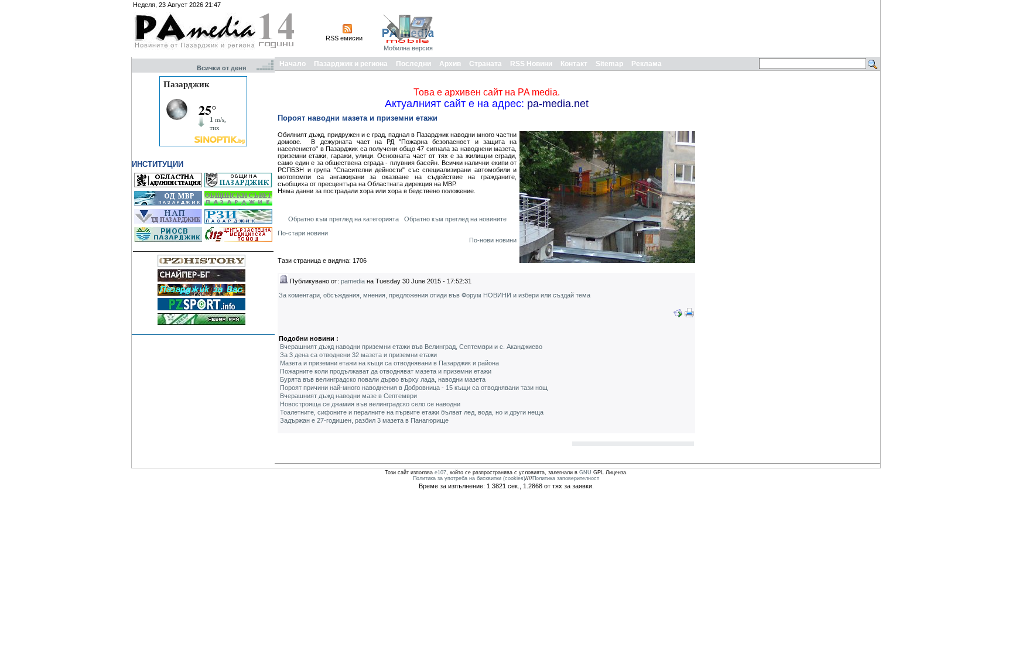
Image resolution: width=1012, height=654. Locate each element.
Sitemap (609, 64)
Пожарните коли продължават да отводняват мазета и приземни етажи (385, 371)
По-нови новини (493, 240)
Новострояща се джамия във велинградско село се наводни (370, 404)
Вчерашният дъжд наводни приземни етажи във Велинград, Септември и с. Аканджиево (411, 346)
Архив (450, 64)
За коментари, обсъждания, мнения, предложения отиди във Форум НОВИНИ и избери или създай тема (434, 295)
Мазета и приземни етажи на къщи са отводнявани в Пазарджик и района (389, 363)
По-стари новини (303, 233)
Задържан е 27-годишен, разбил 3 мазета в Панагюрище (364, 420)
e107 (440, 472)
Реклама (646, 64)
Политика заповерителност (565, 478)
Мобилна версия (408, 48)
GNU (585, 472)
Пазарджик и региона (351, 64)
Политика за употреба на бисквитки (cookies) (469, 478)
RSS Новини (531, 64)
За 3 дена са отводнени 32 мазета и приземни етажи (358, 354)
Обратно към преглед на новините (455, 218)
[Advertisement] (665, 28)
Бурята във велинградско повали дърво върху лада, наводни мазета (383, 379)
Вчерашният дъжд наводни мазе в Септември (348, 395)
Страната (485, 64)
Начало (292, 64)
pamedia (353, 281)
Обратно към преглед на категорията (343, 218)
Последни (413, 64)
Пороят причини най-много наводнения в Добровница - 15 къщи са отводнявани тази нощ (414, 387)
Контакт (573, 64)
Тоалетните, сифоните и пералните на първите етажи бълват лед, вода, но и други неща (411, 412)
